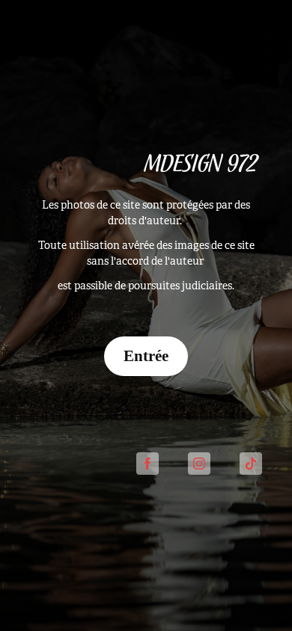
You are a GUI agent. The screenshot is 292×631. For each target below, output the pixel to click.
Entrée (146, 356)
